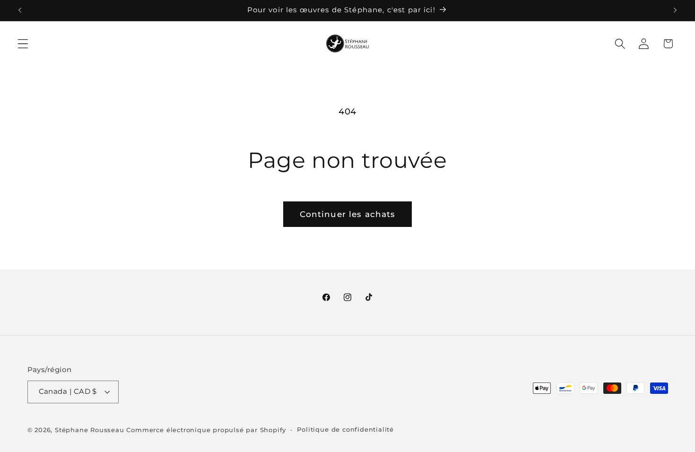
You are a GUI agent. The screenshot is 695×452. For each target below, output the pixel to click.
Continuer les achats (348, 214)
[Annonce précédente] (19, 10)
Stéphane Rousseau (89, 430)
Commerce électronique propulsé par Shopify (206, 430)
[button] (23, 44)
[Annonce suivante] (675, 10)
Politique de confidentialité (345, 429)
